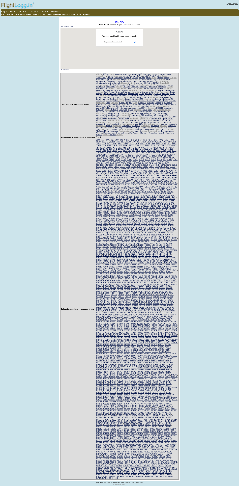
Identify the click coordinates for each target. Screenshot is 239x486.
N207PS (120, 240)
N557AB (127, 336)
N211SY (150, 241)
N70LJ (140, 380)
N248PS (106, 254)
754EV (122, 172)
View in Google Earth (66, 26)
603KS (133, 165)
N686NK (147, 375)
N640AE (141, 362)
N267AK (172, 257)
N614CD (154, 350)
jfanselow (133, 95)
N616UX (141, 352)
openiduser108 (101, 113)
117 (108, 142)
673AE (174, 168)
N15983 (132, 225)
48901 (115, 161)
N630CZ (174, 357)
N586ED (141, 343)
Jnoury (119, 97)
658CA (108, 168)
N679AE (119, 373)
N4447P (113, 305)
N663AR (127, 370)
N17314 (170, 233)
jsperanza (147, 99)
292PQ (136, 153)
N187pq (106, 236)
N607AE (106, 348)
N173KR (99, 234)
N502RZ (170, 316)
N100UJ (169, 190)
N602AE (168, 345)
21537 (174, 151)
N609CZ (141, 348)
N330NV (127, 275)
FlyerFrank (124, 90)
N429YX (135, 298)
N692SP (154, 377)
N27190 (173, 259)
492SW (161, 161)
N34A (134, 279)
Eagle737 (111, 88)
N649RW (127, 366)
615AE (98, 167)
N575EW (106, 341)
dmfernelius (153, 87)
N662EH (120, 370)
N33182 (140, 275)
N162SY (159, 227)
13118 (98, 144)
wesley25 (161, 133)
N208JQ (147, 240)
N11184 (154, 197)
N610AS (168, 348)
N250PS (141, 254)
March (173, 104)
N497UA (166, 314)
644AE (145, 167)
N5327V (127, 329)
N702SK (172, 378)
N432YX (142, 300)
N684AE (161, 373)
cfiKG (135, 81)
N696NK (127, 378)
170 (166, 149)
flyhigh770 (133, 90)
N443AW (99, 305)
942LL (133, 183)
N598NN (127, 345)
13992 (120, 145)
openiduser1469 (113, 115)
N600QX (147, 345)
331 (158, 154)
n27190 (167, 259)
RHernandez (148, 124)
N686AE (140, 375)
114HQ (166, 140)
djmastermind (110, 87)
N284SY (126, 265)
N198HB (147, 236)
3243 (136, 154)
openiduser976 (158, 120)
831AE (145, 176)
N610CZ (99, 350)
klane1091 (114, 103)
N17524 (106, 234)
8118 (121, 174)
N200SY (161, 236)
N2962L (153, 266)
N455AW (128, 309)
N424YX (121, 297)
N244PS (141, 252)
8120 (137, 174)
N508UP (99, 322)
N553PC (161, 334)
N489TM (131, 314)
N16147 (99, 227)
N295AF (140, 266)
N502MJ (164, 316)
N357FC (166, 279)
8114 (117, 174)
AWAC (175, 185)
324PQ (141, 154)
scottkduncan (109, 128)
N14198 (144, 218)
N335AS (174, 275)
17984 (104, 151)
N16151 (112, 227)
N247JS (169, 252)
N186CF (170, 234)
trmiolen (160, 131)
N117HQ (145, 201)
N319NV (134, 273)
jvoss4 (121, 101)
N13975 (151, 215)
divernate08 (100, 87)
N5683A (119, 339)
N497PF (159, 314)
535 (134, 163)
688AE (145, 170)
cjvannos (139, 83)
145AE (158, 145)
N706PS (106, 380)
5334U (112, 163)
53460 (129, 163)
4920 (147, 161)
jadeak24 (157, 94)
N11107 (164, 195)
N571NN (140, 339)
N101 (105, 192)
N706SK (113, 380)
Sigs (43, 14)
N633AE (162, 359)
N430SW (149, 298)
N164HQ (106, 229)
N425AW (128, 297)
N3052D (99, 270)
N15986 (145, 225)
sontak (170, 128)
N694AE (99, 378)
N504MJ (127, 318)
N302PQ (133, 268)
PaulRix (127, 122)
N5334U (147, 329)
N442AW (163, 304)
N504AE (120, 318)
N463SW (121, 311)
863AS (103, 179)
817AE (104, 176)
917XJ (137, 181)
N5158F (160, 323)
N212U (98, 243)
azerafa (148, 78)
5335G (117, 163)
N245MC (148, 252)
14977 (125, 147)
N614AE (147, 350)
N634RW (133, 361)
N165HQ (159, 229)
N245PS (155, 252)
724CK (110, 172)
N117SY (152, 201)
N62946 (139, 357)
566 (119, 165)
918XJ (149, 181)
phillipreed (145, 122)
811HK (132, 174)
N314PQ (134, 272)
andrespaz (164, 76)
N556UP (120, 336)
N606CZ (168, 346)
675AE (104, 170)
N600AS (140, 345)
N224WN (127, 247)
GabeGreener (170, 90)
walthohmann (143, 133)
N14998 (112, 224)
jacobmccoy (149, 94)
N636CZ (168, 361)
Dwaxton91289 (101, 88)
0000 (98, 140)
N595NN (106, 345)
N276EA (173, 261)
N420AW (142, 295)
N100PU (162, 190)
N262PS (169, 256)
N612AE (120, 350)
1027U (107, 140)
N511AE (160, 322)
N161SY (145, 227)
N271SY (99, 261)
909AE (168, 179)
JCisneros (106, 95)
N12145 (152, 202)
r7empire (124, 124)
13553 (120, 144)
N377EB (153, 284)
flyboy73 (117, 90)
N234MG (99, 250)
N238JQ (120, 250)
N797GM (159, 108)
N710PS (159, 380)
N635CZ (147, 361)
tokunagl (130, 131)
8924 (127, 179)
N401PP (106, 288)
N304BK (154, 268)
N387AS (120, 286)
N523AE (99, 327)
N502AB (150, 316)
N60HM (154, 348)
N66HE (106, 371)
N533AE (161, 329)
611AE (168, 165)
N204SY (146, 238)
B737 (98, 186)
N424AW (114, 297)
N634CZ (106, 361)
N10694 (154, 193)
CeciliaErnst (127, 81)
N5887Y (147, 343)
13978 (98, 145)
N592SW (174, 343)
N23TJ (141, 250)
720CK (167, 170)
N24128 (160, 250)
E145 (137, 188)
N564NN (134, 338)
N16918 (125, 231)
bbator (166, 78)
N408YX (162, 289)
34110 (167, 154)
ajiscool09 (126, 76)
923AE (160, 181)
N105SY (147, 193)
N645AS (142, 364)
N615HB (113, 352)
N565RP (162, 338)
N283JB (113, 265)
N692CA (147, 377)
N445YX (149, 305)
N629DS (167, 357)
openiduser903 (135, 120)
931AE (115, 183)
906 (152, 179)
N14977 (170, 222)
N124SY (106, 206)
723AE (98, 172)
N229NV (133, 249)
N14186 (131, 218)
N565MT (155, 338)
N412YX (99, 293)
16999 (161, 149)
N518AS (126, 325)
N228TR (106, 249)
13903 (137, 144)
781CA (139, 172)
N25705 (168, 254)
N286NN (153, 265)
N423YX (107, 297)
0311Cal (99, 74)
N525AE (119, 327)
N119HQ (106, 202)
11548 (98, 142)
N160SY (164, 225)
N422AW (163, 295)
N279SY (148, 263)
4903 (125, 161)
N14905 (105, 222)
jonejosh (132, 97)
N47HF (98, 314)
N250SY (148, 254)
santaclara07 (145, 126)
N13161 (155, 209)
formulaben (150, 90)
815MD (98, 176)
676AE (116, 170)
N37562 (105, 284)
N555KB (99, 336)
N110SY (147, 195)
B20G (154, 78)
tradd (155, 131)
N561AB (107, 338)
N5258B (113, 327)
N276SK (99, 263)
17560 (98, 151)
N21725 (152, 243)
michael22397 (101, 108)
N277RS (113, 263)
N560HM (167, 336)
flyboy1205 (109, 90)
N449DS (121, 307)
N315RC (141, 272)
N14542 (112, 220)
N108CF (106, 195)
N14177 (118, 218)
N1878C (99, 236)
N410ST (120, 291)
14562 (147, 145)
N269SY (140, 259)
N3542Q (145, 279)
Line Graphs (5, 14)
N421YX (149, 295)
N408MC (155, 289)
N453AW (114, 309)
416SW (153, 156)
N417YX (107, 295)
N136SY (113, 213)
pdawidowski (135, 122)
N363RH (147, 281)
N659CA (106, 370)
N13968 (131, 215)
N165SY (166, 229)
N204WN (153, 238)
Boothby (131, 80)
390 (129, 156)
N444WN (120, 305)
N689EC (126, 377)
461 (164, 160)
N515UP (167, 323)
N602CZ (99, 346)
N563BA (120, 338)
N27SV (154, 263)
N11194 (173, 197)
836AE (168, 176)
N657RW (154, 368)
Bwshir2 (168, 80)
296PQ (142, 153)
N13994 (105, 216)
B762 (108, 186)
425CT (169, 156)
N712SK (166, 380)
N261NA (141, 256)
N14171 (105, 218)
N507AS (134, 320)
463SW (169, 160)
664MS (141, 168)
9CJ (129, 185)
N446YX (170, 305)
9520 (155, 183)
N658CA (161, 368)
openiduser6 (134, 119)
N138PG (147, 213)
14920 (173, 145)
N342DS (174, 277)
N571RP (147, 339)
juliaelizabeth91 (167, 99)
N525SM (133, 327)
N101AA (124, 192)
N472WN (134, 313)
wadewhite (124, 133)
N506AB (169, 318)
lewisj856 (138, 104)
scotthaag (99, 128)
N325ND (162, 273)
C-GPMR (170, 186)
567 (123, 165)
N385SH (106, 286)
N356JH (159, 279)
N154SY (164, 224)
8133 (157, 174)
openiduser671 (145, 119)
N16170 (118, 227)
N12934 (146, 208)
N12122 (133, 202)
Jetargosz (125, 95)
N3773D (146, 284)
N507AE (127, 320)
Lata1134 (130, 104)
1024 (102, 140)
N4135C (106, 293)
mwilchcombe (150, 108)
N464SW (135, 311)
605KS (139, 165)
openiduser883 (123, 120)
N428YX (128, 298)
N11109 (171, 195)
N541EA (174, 330)
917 (133, 181)
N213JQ (105, 243)
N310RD (113, 272)
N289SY (174, 265)
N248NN (99, 254)
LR (138, 190)
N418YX (121, 295)
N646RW (163, 364)
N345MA (106, 279)
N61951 (112, 353)
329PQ (147, 154)
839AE (98, 177)
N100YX (99, 192)
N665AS (141, 370)
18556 (125, 151)
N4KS (109, 316)
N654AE (99, 368)
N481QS (111, 314)
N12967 (158, 208)
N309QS (155, 270)
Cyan (120, 85)
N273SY (146, 261)
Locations (33, 11)
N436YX (142, 302)
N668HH (162, 370)
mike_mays (124, 108)
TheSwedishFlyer (102, 131)
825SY (133, 176)
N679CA (126, 373)
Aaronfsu (118, 74)
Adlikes (163, 74)
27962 (131, 153)
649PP (157, 167)
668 (158, 168)
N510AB (140, 322)
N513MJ (120, 323)
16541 (115, 149)
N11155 (123, 197)
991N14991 (123, 185)
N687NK (174, 375)
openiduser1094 (113, 113)
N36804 (106, 282)
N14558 (119, 220)
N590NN (167, 343)
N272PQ (132, 261)
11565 (104, 142)
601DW (127, 165)
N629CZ (160, 357)
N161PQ (139, 227)
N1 (150, 190)
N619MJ (140, 353)
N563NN (127, 338)
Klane (108, 103)
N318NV (127, 273)
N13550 (147, 211)
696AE (151, 170)
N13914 (99, 215)
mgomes (159, 106)
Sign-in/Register (232, 4)
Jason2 (172, 94)
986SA (102, 185)
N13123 (123, 209)
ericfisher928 (138, 88)
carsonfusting (101, 81)
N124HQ (99, 206)
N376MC (126, 284)
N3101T (174, 270)
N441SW (142, 304)
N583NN (120, 343)
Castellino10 (111, 81)
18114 (114, 151)
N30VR (168, 270)
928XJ (104, 183)
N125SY (146, 206)
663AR (135, 168)
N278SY (134, 263)
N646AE (156, 364)
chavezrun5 (142, 81)
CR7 (103, 188)
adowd (169, 74)
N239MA (134, 250)
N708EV (120, 380)
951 (146, 183)
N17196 (157, 233)
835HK (162, 176)
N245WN (162, 252)
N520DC (154, 325)
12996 (170, 142)
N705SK (99, 380)
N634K (112, 361)
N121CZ (106, 204)
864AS (109, 179)
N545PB (127, 332)
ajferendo (118, 76)
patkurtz (167, 120)
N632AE (134, 359)
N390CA (141, 286)
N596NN (113, 345)
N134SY (140, 211)
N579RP (161, 341)
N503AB (99, 318)
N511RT (167, 322)
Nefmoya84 (123, 110)
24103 (111, 153)
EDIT (146, 188)
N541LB (99, 332)
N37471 (167, 282)
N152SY (150, 224)
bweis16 (162, 80)
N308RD (141, 270)
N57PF (173, 341)
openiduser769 (167, 119)
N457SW (142, 309)
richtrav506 (157, 124)
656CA (172, 167)
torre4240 (137, 131)
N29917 (105, 268)
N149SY (118, 224)
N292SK (119, 266)
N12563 (126, 206)
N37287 (140, 282)
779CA (133, 172)
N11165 (136, 197)
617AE (110, 167)
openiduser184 (101, 117)
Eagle (142, 188)
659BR (123, 168)
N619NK (147, 353)
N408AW (148, 289)
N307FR (120, 270)
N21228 (157, 241)
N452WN (106, 309)
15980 (154, 147)
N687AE (161, 375)
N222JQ (99, 247)
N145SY (152, 220)
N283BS (106, 265)
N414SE (120, 293)
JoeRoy (125, 97)
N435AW (114, 302)
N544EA (120, 332)
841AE (110, 177)
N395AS (155, 286)
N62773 (112, 357)
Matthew (119, 106)
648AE (151, 167)
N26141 (134, 256)
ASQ (170, 185)
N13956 (112, 215)
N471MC (113, 313)
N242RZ (113, 252)
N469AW (171, 311)
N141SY (151, 218)
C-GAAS (141, 186)
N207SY (134, 240)
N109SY (141, 195)
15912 (143, 147)
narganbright (168, 108)
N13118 (117, 209)
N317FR (99, 273)
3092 (167, 153)
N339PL (127, 277)
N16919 (132, 231)
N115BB (125, 201)
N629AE (146, 357)
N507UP (154, 320)
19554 (138, 151)
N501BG (136, 316)
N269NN (120, 259)
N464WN (142, 311)
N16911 (119, 231)
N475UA (148, 313)
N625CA (154, 355)
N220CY (148, 245)
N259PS (121, 256)
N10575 (133, 193)
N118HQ (172, 201)
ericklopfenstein (150, 88)
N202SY (120, 238)
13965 (163, 144)
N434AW (99, 302)
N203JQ (127, 238)
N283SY (119, 265)
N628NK (133, 357)
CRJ (111, 188)
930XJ (110, 183)
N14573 (138, 220)
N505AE (155, 318)
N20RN (105, 241)
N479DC (162, 313)
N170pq (105, 233)
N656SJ (147, 368)
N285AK (140, 265)
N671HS (127, 371)
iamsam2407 (122, 94)
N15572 (99, 225)
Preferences (86, 14)
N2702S (147, 259)
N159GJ (151, 225)
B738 (103, 186)
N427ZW (106, 298)
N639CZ (134, 362)
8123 (142, 174)
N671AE (120, 371)
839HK (104, 177)
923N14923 (168, 181)
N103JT (113, 193)
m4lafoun (160, 104)
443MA (165, 158)
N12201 (126, 204)
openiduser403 (170, 117)
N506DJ (106, 320)
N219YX (134, 245)
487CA (110, 161)
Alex (140, 76)
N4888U (118, 314)
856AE (158, 177)
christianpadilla (101, 83)
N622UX (113, 355)
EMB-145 (164, 188)
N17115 (125, 233)
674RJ (98, 170)
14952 (114, 147)
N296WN (160, 266)
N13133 (149, 209)
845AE (126, 177)
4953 (107, 163)
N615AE (99, 352)
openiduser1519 (138, 115)
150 (135, 147)
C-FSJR (120, 186)
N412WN (168, 291)
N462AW (106, 311)
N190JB (119, 236)
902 (131, 179)
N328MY (113, 275)
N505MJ (162, 318)
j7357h (141, 94)
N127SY (113, 208)
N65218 (155, 366)
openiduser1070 (163, 111)
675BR (110, 170)
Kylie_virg (99, 104)
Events (22, 11)
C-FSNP (127, 186)
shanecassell (151, 128)
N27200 (106, 261)
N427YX (99, 298)
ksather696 (142, 103)
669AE (162, 168)
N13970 (144, 215)
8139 (166, 174)
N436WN (135, 302)
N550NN (133, 334)
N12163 (165, 202)
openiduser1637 (150, 115)
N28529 (133, 265)
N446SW (163, 305)
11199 (155, 140)
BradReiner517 (147, 80)
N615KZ (120, 352)
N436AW (128, 302)
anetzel (110, 78)
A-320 (143, 185)
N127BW (167, 206)
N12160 (159, 202)
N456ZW (135, 309)
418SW (159, 156)
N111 (153, 195)
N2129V (163, 241)
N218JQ (99, 245)
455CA (147, 160)
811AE (126, 174)
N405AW (169, 288)
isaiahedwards (133, 94)
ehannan (124, 88)
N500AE (115, 316)
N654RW (113, 368)
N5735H (168, 339)
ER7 (97, 190)
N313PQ (127, 272)
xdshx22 (106, 135)
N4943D (146, 314)
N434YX (107, 302)
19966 (158, 151)
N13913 (174, 213)
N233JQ (166, 249)
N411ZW (154, 291)
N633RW (169, 359)
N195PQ (140, 236)
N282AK (174, 263)
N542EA (106, 332)
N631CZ (120, 359)
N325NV (169, 273)
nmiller (145, 110)
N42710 (170, 297)
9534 (163, 183)
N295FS (146, 266)
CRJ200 (117, 188)
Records (45, 11)
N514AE (140, 323)
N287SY (167, 265)
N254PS (162, 254)
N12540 (113, 206)
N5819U (99, 343)
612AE (174, 165)
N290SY (112, 266)
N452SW (170, 307)
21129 (163, 151)
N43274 (113, 300)
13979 (104, 145)
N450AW (142, 307)
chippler (150, 81)
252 (121, 153)
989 (116, 185)
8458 (121, 177)
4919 (143, 161)
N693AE (161, 377)
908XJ (163, 179)
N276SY (106, 263)
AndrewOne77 (101, 78)
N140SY (132, 216)
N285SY (146, 265)
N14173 (112, 218)
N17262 (163, 233)
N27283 (125, 261)
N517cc (113, 325)
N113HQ (133, 199)
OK (135, 42)
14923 (98, 147)
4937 (171, 161)
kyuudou (107, 104)
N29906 (99, 268)
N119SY (113, 202)
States (34, 14)
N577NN (134, 341)
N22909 (113, 249)
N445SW (142, 305)
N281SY (167, 263)
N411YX (147, 291)
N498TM (173, 314)
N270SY (154, 259)
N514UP (154, 323)
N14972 (164, 222)
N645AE (135, 364)
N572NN (161, 339)
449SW (111, 160)
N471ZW (120, 313)
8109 (107, 174)
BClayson (173, 78)
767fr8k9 (106, 74)
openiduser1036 (139, 111)
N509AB (113, 322)
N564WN (148, 338)
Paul (122, 122)
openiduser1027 (126, 111)
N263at (105, 257)
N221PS (169, 245)
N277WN (127, 263)
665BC (147, 168)
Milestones (57, 14)
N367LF (174, 281)
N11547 (105, 201)
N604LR (140, 346)
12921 (159, 142)
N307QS (127, 270)
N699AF (141, 378)
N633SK (99, 361)
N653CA (169, 366)
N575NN (114, 341)
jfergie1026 (141, 95)
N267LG (99, 259)
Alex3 (157, 76)
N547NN (159, 332)
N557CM (134, 336)
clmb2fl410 (155, 83)
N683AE (147, 373)
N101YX (150, 192)
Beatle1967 (100, 80)
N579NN (154, 341)
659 (113, 168)
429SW (111, 158)
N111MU (119, 199)
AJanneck (110, 76)
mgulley (166, 106)
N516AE (174, 323)
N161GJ (132, 227)
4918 (138, 161)
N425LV (134, 297)
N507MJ (147, 320)
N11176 (142, 197)
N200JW (154, 236)
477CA (175, 160)
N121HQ (113, 204)
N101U (144, 192)
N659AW (168, 368)
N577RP (141, 341)
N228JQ (99, 249)
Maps (22, 14)
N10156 (111, 192)
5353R (138, 163)
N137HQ (126, 213)
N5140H (133, 323)
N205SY (174, 238)
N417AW (162, 293)
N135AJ (167, 211)
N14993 (105, 224)
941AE (127, 183)
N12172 (99, 204)
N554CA (168, 334)
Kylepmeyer (159, 103)
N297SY (167, 266)
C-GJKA (155, 186)
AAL (152, 185)
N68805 (99, 377)
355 (103, 156)
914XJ (113, 181)
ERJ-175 (110, 190)
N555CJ (174, 334)
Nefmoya (114, 110)
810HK (112, 174)
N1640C (99, 229)
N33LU (140, 277)
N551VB (140, 334)
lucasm (153, 104)
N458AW (149, 309)
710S (156, 170)
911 (103, 181)
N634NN (126, 361)
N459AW (157, 309)
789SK (156, 172)
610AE (162, 165)
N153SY (157, 224)
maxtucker (136, 106)
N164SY (113, 229)
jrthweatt (128, 99)
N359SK (106, 281)
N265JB (151, 257)
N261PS (148, 256)
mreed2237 (141, 108)
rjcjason (165, 124)
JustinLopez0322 (112, 101)
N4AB (98, 316)
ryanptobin (117, 126)
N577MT (127, 341)
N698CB (134, 378)
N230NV (140, 249)
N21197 (137, 241)
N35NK (112, 281)
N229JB (119, 249)
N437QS (156, 302)
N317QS (106, 273)
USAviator (106, 133)
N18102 (139, 234)
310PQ (172, 153)
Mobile (54, 11)
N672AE (134, 371)
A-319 (133, 185)
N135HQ (174, 211)
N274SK (152, 261)
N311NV (120, 272)
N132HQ (106, 211)
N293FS (126, 266)
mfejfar (152, 106)
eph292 (130, 88)
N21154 (131, 241)
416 (149, 156)
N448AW (106, 307)
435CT (135, 158)
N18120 (152, 234)
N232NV (160, 249)
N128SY (126, 208)
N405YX (99, 289)
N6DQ (147, 378)
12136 (118, 142)
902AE (136, 179)
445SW (171, 158)
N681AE (140, 373)
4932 (167, 161)
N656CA (140, 368)
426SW (98, 158)
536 (143, 163)
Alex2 (152, 76)
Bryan (156, 80)
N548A (165, 332)
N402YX (120, 288)
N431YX (107, 300)
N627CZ (119, 357)
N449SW (128, 307)
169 (141, 149)
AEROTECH (162, 185)
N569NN (133, 339)
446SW (98, 160)
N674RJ (147, 371)
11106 (135, 140)
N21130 (118, 241)
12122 (112, 142)
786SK (150, 172)
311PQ (103, 154)
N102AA (170, 192)
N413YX (113, 293)
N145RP (145, 220)
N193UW (126, 236)
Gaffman (99, 92)
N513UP (127, 323)
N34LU (139, 279)
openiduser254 (124, 117)
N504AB (113, 318)
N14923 (131, 222)
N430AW (142, 298)
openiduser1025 (114, 111)
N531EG (120, 329)
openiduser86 (112, 120)
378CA (121, 156)
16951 (145, 149)
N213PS (112, 243)
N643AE (120, 364)
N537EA (133, 330)
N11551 (111, 201)
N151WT (144, 224)
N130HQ (173, 208)
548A (167, 163)
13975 (174, 144)
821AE (116, 176)
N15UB (158, 225)
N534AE (99, 330)
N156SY (106, 225)
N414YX (127, 293)
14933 (104, 147)
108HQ (122, 140)
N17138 (131, 233)
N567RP (113, 339)
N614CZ (161, 350)
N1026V (157, 192)
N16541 (126, 229)
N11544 (99, 201)
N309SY (162, 270)
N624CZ (133, 355)
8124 (146, 174)
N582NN (113, 343)
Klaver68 (122, 103)
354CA (98, 156)
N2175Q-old (167, 243)
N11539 (172, 199)
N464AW (128, 311)
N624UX (140, 355)
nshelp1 (155, 110)
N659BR (99, 370)
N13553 (153, 211)
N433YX (170, 300)
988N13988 (110, 185)
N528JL (160, 327)
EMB (151, 188)
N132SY (113, 211)
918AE (143, 181)
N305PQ (113, 270)
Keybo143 (172, 101)
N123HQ (158, 204)
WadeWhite (133, 133)
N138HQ (140, 213)
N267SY (106, 259)
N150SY (130, 224)
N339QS (134, 277)
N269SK (134, 259)
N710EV (152, 380)
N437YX (164, 302)
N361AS (132, 281)
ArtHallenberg (118, 78)
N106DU (161, 193)
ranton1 (131, 124)
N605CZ (154, 346)
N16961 (151, 231)
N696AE (120, 378)
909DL (174, 179)
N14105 (138, 216)
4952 (102, 163)
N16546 (132, 229)
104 (112, 140)
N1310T (110, 209)
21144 (169, 151)
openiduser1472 (125, 115)
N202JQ (106, 238)
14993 (130, 147)
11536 (172, 140)
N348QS (128, 279)
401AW (138, 156)
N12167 (172, 202)
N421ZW (156, 295)
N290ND (105, 266)
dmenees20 (144, 87)
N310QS (106, 272)
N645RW (149, 364)
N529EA (106, 329)
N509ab (106, 322)
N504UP (141, 318)
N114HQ (146, 199)
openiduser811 (101, 120)
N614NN (168, 350)
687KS (139, 170)
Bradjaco (138, 80)
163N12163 (104, 149)
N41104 (134, 291)
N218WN (113, 245)
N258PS (106, 256)
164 (110, 149)
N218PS (106, 245)
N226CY (148, 247)
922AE (154, 181)
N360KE (125, 281)
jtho (153, 99)
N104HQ (127, 193)
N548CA (99, 334)
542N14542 (153, 163)
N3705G (127, 282)
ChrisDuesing (163, 81)
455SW (153, 160)
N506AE (99, 320)
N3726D (133, 282)
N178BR (126, 234)
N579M (147, 341)
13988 (109, 145)
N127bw (160, 206)
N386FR (113, 286)
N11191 (167, 197)
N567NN (106, 339)
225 (97, 153)
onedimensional (164, 110)
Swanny (114, 129)
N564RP (141, 338)
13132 (109, 144)
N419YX (135, 295)
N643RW (127, 364)
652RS (162, 167)
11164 (150, 140)
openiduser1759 (162, 115)
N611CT (106, 350)
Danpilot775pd (152, 85)
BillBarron (116, 80)
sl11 (165, 128)
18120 (120, 151)
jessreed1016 (116, 95)
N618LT (106, 353)
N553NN (154, 334)
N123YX (165, 204)
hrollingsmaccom (110, 94)
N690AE (133, 377)
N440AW (128, 304)
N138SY (154, 213)
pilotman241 (100, 124)
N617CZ (155, 352)
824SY (128, 176)
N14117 (145, 216)
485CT (104, 161)
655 (167, 167)
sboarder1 (163, 126)
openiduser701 (156, 119)
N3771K (140, 284)
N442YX (170, 304)
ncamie (107, 110)
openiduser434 (101, 119)
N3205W (141, 273)
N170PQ (112, 233)
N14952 (144, 222)
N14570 (132, 220)
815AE (171, 174)
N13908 (167, 213)
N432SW (134, 300)
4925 (156, 161)
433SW (129, 158)
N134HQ (134, 211)
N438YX (99, 304)
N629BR (153, 357)
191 (133, 151)
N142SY (171, 218)
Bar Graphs (15, 14)
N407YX (141, 289)
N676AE (161, 371)
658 (103, 168)
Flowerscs (100, 90)
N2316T (153, 249)
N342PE (99, 279)
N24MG (127, 254)
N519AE (140, 325)
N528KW (167, 327)
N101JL (138, 192)
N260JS (127, 256)
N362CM (139, 281)
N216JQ (146, 243)
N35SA (118, 281)
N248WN (113, 254)
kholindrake (100, 103)
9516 (150, 183)
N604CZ (133, 346)
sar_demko (155, 126)
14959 (120, 147)
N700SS (158, 378)
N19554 (133, 236)
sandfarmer (136, 126)
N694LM (106, 378)
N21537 (125, 243)
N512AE (106, 323)
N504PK (134, 318)
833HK (157, 176)
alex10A (146, 76)
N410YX (127, 291)
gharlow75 (135, 92)
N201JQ (99, 238)
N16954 (145, 231)
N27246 (112, 261)
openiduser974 (146, 120)
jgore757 (156, 95)
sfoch (144, 128)
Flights (4, 11)
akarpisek (134, 76)
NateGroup (100, 110)
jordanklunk (154, 97)
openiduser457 (113, 119)
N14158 (99, 218)
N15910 (119, 225)
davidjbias (162, 85)
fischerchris (168, 88)
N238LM (127, 250)
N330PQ (134, 275)
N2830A (99, 265)
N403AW (127, 288)
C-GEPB (148, 186)
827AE (139, 176)
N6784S (106, 373)
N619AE (119, 353)
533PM (123, 163)
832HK (151, 176)
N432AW (120, 300)
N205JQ (168, 238)
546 (159, 163)
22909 (102, 153)
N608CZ (127, 348)
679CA (127, 170)
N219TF (127, 245)
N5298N (99, 329)
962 (176, 183)
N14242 (164, 218)
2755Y (125, 153)
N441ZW (156, 304)
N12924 (139, 208)
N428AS (113, 298)
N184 (164, 234)
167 (128, 149)
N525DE (126, 327)
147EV (167, 145)
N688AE (112, 377)
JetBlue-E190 (131, 190)
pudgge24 (116, 124)
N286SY (160, 265)
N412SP (161, 291)
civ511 (132, 83)
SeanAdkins (128, 128)
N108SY (127, 195)
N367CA (167, 281)
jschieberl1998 (137, 99)
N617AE (148, 352)
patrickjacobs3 (101, 122)
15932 (148, 147)
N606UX (99, 348)
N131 (105, 209)
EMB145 (157, 188)
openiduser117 (125, 113)
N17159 (144, 233)
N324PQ (155, 273)
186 (129, 151)
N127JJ (99, 208)
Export (78, 14)
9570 (167, 183)
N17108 (118, 233)
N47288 (127, 313)
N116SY (138, 201)
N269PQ (127, 259)
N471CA (106, 313)
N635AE (140, 361)
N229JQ (126, 249)
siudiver (160, 128)
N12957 (152, 208)
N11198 (99, 199)
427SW (105, 158)
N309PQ (148, 270)
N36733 (160, 281)
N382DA (99, 286)
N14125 (151, 216)
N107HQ (99, 195)
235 (106, 153)
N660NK (113, 370)
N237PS (114, 250)
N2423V (174, 250)
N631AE (113, 359)
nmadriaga (138, 110)
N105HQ (140, 193)
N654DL (106, 368)
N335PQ (106, 277)
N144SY (106, 220)
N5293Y (174, 327)
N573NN (175, 339)
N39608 (161, 286)
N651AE (141, 366)
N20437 (140, 238)
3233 (127, 154)
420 (164, 156)
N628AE (126, 357)
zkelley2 (120, 135)
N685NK (126, 375)
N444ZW (127, 305)
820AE (110, 176)
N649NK (114, 366)
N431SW (99, 300)
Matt (113, 106)
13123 (104, 144)
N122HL (133, 204)
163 (97, 149)
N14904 (99, 222)
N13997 (118, 216)
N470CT (99, 313)
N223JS (106, 247)
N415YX (148, 293)
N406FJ (113, 289)
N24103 (154, 250)
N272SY (139, 261)
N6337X (155, 359)
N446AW (156, 305)
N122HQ (140, 204)
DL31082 (126, 87)
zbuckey (113, 135)
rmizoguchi (173, 124)
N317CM (169, 272)
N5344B (174, 329)
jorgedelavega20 (165, 97)
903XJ (148, 179)
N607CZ (113, 348)
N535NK (113, 330)
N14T (124, 224)
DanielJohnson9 (129, 85)
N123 (152, 204)
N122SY (146, 204)
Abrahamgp (147, 74)
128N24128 (152, 142)
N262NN (162, 256)
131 (174, 142)
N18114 (145, 234)
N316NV (148, 272)
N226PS (169, 247)
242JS (116, 153)
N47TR (104, 314)
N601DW (154, 345)
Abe (129, 74)
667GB (153, 168)
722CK (173, 170)
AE (156, 185)
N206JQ (99, 240)
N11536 (165, 199)
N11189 (161, 197)
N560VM (99, 338)
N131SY (169, 209)
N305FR (106, 270)
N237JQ (107, 250)
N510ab (133, 322)
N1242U (172, 204)
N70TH (146, 380)
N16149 (105, 227)
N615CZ (106, 352)
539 (146, 163)
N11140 (117, 197)
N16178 (125, 227)
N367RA (99, 282)
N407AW (127, 289)
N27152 (160, 259)
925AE (98, 183)
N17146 (138, 233)
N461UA (99, 311)
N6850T (106, 375)
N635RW (161, 361)
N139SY (125, 216)
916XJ (128, 181)
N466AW (150, 311)
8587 (169, 177)
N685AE (113, 375)
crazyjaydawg (101, 85)
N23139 (146, 249)
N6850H (99, 375)
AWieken (135, 78)
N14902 (172, 220)
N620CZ (161, 353)
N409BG (99, 291)
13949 (147, 144)
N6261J (99, 357)
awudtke (142, 78)
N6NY (152, 378)
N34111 (160, 277)
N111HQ (112, 199)
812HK (151, 174)
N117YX (159, 201)
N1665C (172, 229)
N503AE (106, 318)
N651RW (148, 366)
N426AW (149, 297)
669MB (168, 168)
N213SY (119, 243)
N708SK (127, 380)
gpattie (151, 92)
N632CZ (141, 359)
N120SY (126, 202)
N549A (112, 334)
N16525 (119, 229)
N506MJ (113, 320)
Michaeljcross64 (113, 108)
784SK (145, 172)
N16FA (98, 233)
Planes (13, 11)
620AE (116, 167)
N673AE (141, 371)
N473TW (141, 313)
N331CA (147, 275)
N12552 (119, 206)
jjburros (99, 97)
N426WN (156, 297)
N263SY (112, 257)
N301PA (126, 268)
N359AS (99, 281)
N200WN (168, 236)
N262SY (99, 257)
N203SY (133, 238)
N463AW (114, 311)
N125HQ (139, 206)
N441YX (149, 304)
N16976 (164, 231)
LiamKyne (146, 104)
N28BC (98, 266)
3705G (111, 156)
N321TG (148, 273)
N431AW (163, 298)
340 (162, 154)
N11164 (130, 197)
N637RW (106, 362)
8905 (118, 179)
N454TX (121, 309)
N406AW (106, 289)
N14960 (157, 222)
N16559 (139, 229)
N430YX (156, 298)
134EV (114, 144)
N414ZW (134, 293)
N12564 (132, 206)
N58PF (160, 343)
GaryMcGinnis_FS (110, 92)
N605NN (161, 346)
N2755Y (166, 261)
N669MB (99, 371)
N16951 (138, 231)
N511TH (173, 322)
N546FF (146, 332)
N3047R (147, 268)
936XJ (121, 183)
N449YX (135, 307)
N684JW (168, 373)
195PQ (143, 151)
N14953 (151, 222)
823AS (122, 176)
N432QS (127, 300)
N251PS (155, 254)
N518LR (133, 325)
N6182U (168, 352)
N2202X (141, 245)
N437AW (149, 302)
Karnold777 (151, 101)
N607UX (120, 348)
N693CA (174, 377)
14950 (109, 147)
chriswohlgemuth (114, 83)
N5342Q (168, 329)
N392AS (148, 286)
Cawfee (119, 81)
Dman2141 (135, 87)
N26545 (125, 257)
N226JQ (155, 247)
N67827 (99, 373)
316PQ (122, 154)
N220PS (162, 245)
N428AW (120, 298)
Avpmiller (127, 78)
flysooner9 (141, 90)
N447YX (99, 307)
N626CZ (106, 357)
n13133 (142, 209)
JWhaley (135, 101)
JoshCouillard (111, 99)
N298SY (174, 266)
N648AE (99, 366)
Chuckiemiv (125, 83)
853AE (148, 177)
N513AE (113, 323)
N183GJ (159, 234)
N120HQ (120, 202)
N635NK (154, 361)
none (150, 110)
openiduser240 (113, 117)
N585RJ (134, 343)
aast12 (125, 74)
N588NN (154, 343)
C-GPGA (162, 186)
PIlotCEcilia (161, 122)
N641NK (162, 362)
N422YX (171, 295)
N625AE (147, 355)
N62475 (127, 355)
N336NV (113, 277)
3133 (113, 154)
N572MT (154, 339)
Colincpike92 (164, 83)
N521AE (161, 325)
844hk (116, 177)
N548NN (106, 334)
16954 (151, 149)
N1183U (165, 201)
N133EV (119, 211)
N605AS (147, 346)
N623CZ (120, 355)
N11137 (111, 197)
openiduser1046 (151, 111)
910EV (98, 181)
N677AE (168, 371)
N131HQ (162, 209)
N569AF (126, 339)
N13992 (99, 216)
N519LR (147, 325)
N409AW (169, 289)
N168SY (113, 231)
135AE (131, 144)
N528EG (154, 327)
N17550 (112, 234)
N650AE (134, 366)
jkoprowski (106, 97)
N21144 (124, 241)
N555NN (106, 336)
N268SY (113, 259)
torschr (144, 131)
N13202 (99, 211)
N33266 (161, 275)
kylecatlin (150, 103)
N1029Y (163, 192)
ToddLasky (122, 131)
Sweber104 (122, 129)
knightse (129, 103)
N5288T (147, 327)
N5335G (154, 329)
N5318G (113, 329)
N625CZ (161, 355)
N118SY (99, 202)
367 (107, 156)
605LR (145, 165)
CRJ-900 (131, 188)
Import (73, 14)
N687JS (167, 375)
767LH (127, 172)
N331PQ (154, 275)
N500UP (129, 316)
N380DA (167, 284)
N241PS (167, 250)
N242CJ (99, 252)
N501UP (143, 316)
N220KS (155, 245)
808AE (168, 172)
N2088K (140, 240)
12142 (123, 142)
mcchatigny (145, 106)
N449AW (114, 307)
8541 (153, 177)
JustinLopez (100, 101)
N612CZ (126, 350)
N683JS (154, 373)
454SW (141, 160)
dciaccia (170, 85)
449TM (117, 160)
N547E (152, 332)
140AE (125, 145)
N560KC (174, 336)
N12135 (146, 202)
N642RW (113, 364)
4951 (98, 163)
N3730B (153, 282)
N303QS (140, 268)
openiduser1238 (149, 113)
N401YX (113, 288)
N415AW (141, 293)
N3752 (173, 282)
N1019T (117, 192)
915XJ (119, 181)
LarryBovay (116, 104)
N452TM (99, 309)
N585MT (127, 343)
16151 (164, 147)
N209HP (167, 240)
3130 (108, 154)
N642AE (99, 364)
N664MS (134, 370)
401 (133, 156)
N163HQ (166, 227)
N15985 (138, 225)
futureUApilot (159, 90)
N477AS (155, 313)
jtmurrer (158, 99)
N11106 (158, 195)
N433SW (163, 300)
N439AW (106, 304)
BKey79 (124, 80)
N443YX (107, 305)
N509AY (126, 322)
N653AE (162, 366)
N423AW (99, 297)
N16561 (145, 229)
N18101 (132, 234)
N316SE (155, 272)
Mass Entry (66, 14)
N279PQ (141, 263)
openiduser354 (147, 117)
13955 (153, 144)
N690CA (140, 377)
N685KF (119, 375)
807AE (162, 172)
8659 (114, 179)
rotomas (109, 126)
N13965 (125, 215)
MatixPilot (107, 106)
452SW (129, 160)
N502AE (157, 316)
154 (138, 147)
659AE (117, 168)
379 (126, 156)
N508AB (161, 320)
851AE (137, 177)
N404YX (155, 288)
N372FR (147, 282)
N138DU (133, 213)
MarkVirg (99, 106)
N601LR (161, 345)
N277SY (120, 263)
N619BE (126, 353)
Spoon (98, 129)
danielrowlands (141, 85)
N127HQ (174, 206)
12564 (134, 142)
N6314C (106, 359)
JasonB (99, 95)
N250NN (134, 254)
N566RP (99, 339)
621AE (122, 167)
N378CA (160, 284)
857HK (164, 177)
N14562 (125, 220)
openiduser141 (101, 115)
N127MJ (106, 208)
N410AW (113, 291)
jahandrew (165, 94)
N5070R (120, 320)
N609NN (148, 348)
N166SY (99, 231)
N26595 (138, 257)
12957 (165, 142)
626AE (133, 167)
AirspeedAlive (101, 76)
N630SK (99, 359)
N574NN (99, 341)
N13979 (164, 215)
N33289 (167, 275)
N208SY (154, 240)
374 (116, 156)
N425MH (141, 297)
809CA (174, 172)
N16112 (171, 225)
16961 (156, 149)
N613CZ (133, 350)
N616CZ (134, 352)
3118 (98, 154)
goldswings (144, 92)
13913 (142, 144)
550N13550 (100, 165)
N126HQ (153, 206)
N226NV (162, 247)
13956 (158, 144)
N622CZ (106, 355)
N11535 (159, 199)
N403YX (142, 288)
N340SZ (154, 277)
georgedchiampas (124, 92)
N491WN (139, 314)
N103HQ (106, 193)
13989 (114, 145)
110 (127, 140)
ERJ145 (103, 190)
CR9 (107, 188)
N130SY (99, 209)
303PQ (153, 153)
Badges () (27, 14)
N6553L (120, 368)
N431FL (170, 298)
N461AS (164, 309)
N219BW (121, 245)
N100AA (155, 190)
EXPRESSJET (119, 190)
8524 (143, 177)
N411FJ (140, 291)
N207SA (127, 240)
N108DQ (113, 195)
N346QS (121, 279)
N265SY (158, 257)
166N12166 (122, 149)
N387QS (127, 286)
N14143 (157, 216)
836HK (174, 176)
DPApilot (170, 87)
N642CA (106, 364)
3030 (148, 153)
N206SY (113, 240)
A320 (138, 185)
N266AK (165, 257)
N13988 (170, 215)
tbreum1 (163, 129)
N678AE (113, 373)
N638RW (127, 362)
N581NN (106, 343)
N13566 (160, 211)
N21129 (112, 241)
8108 (102, 174)
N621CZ (175, 353)
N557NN (141, 336)
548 (163, 163)
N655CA (127, 368)
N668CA (155, 370)
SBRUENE (172, 126)
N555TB (113, 336)
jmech (113, 97)
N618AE (99, 353)
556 (116, 165)
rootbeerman (100, 126)
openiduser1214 (137, 113)
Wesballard (153, 133)
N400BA (168, 286)
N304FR (161, 268)
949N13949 (140, 183)
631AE (139, 167)
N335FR (99, 277)
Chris (156, 81)
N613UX (140, 350)
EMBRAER (173, 188)
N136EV (106, 213)
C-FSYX (134, 186)
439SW (153, 158)
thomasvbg (114, 131)
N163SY (173, 227)
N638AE (113, 362)
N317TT (113, 273)
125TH (144, 142)
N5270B (140, 327)
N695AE (113, 378)
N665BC (148, 370)
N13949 (105, 215)
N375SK (112, 284)
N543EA (113, 332)
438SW (147, 158)
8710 (39, 14)
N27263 (118, 261)
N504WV (148, 318)
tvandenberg (168, 131)
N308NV (134, 270)
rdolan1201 (139, 124)
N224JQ (120, 247)
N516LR (99, 325)
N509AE (119, 322)
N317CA (162, 272)
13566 (125, 144)
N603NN (126, 346)
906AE (157, 179)
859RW (174, 177)
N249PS (121, 254)
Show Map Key (64, 69)
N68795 (154, 375)
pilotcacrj (153, 122)
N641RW (169, 362)
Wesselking (170, 133)
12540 (128, 142)
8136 (161, 174)
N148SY (165, 220)
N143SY (99, 220)
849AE (132, 177)
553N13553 (109, 165)
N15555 (170, 224)
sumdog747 (106, 129)
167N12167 (135, 149)
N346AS (114, 279)
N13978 (157, 215)
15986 (159, 147)
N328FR (106, 275)
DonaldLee (162, 87)
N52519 (106, 327)
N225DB (134, 247)
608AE (157, 165)
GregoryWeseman (161, 92)
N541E (167, 330)
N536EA (120, 330)
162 (174, 147)
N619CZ (133, 353)
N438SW (171, 302)
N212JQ (170, 241)
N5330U (140, 329)
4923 (152, 161)
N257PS (99, 256)
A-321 (148, 185)
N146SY (158, 220)
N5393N (147, 330)
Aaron (112, 74)
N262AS (155, 256)
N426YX (163, 297)
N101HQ (131, 192)
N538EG (140, 330)
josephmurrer (101, 99)
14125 (131, 145)
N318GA (120, 273)
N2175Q (159, 243)
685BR (133, 170)
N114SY (153, 199)
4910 (134, 161)
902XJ (142, 179)
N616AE (127, 352)
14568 (152, 145)
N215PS (139, 243)
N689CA (119, 377)
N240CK (147, 250)
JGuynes (163, 95)
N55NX (160, 336)
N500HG (122, 316)
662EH (129, 168)
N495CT (152, 314)
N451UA (163, 307)
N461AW (171, 309)
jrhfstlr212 (120, 99)
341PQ (172, 154)
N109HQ (134, 195)
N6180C (161, 352)
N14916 (118, 222)
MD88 (142, 190)
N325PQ (99, 275)
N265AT (145, 257)
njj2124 (130, 110)
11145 (145, 140)
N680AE (133, 373)
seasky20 (137, 128)
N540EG (161, 330)
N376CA (119, 284)
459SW (159, 160)
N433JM (156, 300)
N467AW (157, 311)
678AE (122, 170)
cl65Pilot (147, 83)
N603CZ (119, 346)
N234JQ (173, 249)
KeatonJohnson (162, 101)
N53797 (126, 330)
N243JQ (119, 252)
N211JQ (144, 241)
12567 (139, 142)
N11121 (105, 197)
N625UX (168, 355)
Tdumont (170, 129)
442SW (159, 158)
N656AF (133, 368)
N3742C (160, 282)
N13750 (119, 213)
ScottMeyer (119, 128)
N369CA (120, 282)
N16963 (158, 231)
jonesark (139, 97)
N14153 (170, 216)
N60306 (113, 346)
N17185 (150, 233)
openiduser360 (159, 117)
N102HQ (99, 193)
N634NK (119, 361)
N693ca (167, 377)
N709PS (134, 380)
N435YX (121, 302)
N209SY (99, 241)
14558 (142, 145)
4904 (129, 161)
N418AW (114, 295)
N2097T (160, 240)
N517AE (106, 325)
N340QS (147, 277)
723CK (104, 172)
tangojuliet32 (139, 129)
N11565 (118, 201)
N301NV (119, 268)
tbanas (157, 129)
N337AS (120, 277)
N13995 (112, 216)
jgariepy (149, 95)
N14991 (99, 224)
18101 (109, 151)
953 (159, 183)
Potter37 (109, 124)
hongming (99, 94)
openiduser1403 (161, 113)
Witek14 (99, 135)
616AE (104, 167)
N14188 (138, 218)
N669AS (169, 370)
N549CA (119, 334)
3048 (158, 153)
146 (163, 145)
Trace (150, 131)
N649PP (120, 366)
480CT (98, 161)
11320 (160, 140)
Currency (49, 14)
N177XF (119, 234)
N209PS (174, 240)
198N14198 (151, 151)
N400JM (99, 288)
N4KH (104, 316)
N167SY (106, 231)
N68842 (105, 377)
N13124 (130, 209)
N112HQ (126, 199)
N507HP (140, 320)
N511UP (99, 323)
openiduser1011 (102, 111)
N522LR (175, 325)
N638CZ (120, 362)
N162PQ (152, 227)
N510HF (146, 322)
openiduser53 (124, 119)
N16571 (152, 229)
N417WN (99, 295)
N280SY (160, 263)
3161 (117, 154)
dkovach (119, 87)
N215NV (132, 243)
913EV (108, 181)
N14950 (138, 222)
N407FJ (134, 289)
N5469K (134, 332)
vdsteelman (115, 133)
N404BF (148, 288)
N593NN (99, 345)
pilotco (169, 122)
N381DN (174, 284)
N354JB (152, 279)
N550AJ (126, 334)
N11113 (98, 197)
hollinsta (172, 92)
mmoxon (132, 108)
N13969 (138, 215)
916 (123, 181)
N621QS (99, 355)
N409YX (106, 291)
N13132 (136, 209)
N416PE (155, 293)
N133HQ (126, 211)
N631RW (127, 359)
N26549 (132, 257)
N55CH (154, 336)
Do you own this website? (113, 42)
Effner (118, 88)
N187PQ (113, 236)
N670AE (113, 371)
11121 (140, 140)
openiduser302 (136, 117)
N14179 (125, 218)
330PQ (153, 154)
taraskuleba (149, 129)
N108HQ (120, 195)
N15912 (125, 225)
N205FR (161, 238)
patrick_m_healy (114, 122)
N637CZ (99, 362)
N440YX (135, 304)
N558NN (148, 336)
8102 (98, 174)
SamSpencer (126, 126)
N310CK (99, 272)
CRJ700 (124, 188)
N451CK (156, 307)
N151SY (137, 224)
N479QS (169, 313)
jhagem (169, 95)
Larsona (123, 104)
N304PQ (168, 268)
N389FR (134, 286)
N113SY (139, 199)
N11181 (148, 197)
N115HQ (132, 201)
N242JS (106, 252)
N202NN (113, 238)
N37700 (133, 284)
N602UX (106, 346)
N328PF (120, 275)
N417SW (169, 293)
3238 (132, 154)
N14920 (125, 222)
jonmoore (146, 97)
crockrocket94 (112, 85)
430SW (117, 158)
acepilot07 (155, 74)
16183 (170, 147)
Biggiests (108, 80)
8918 (123, 179)
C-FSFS (113, 186)
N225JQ (141, 247)
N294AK (133, 266)
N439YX (121, 304)
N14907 (112, 222)
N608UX (134, 348)
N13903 (161, 213)
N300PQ (112, 268)
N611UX (113, 350)
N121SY (119, 204)
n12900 (133, 208)
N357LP (172, 279)
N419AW (128, 295)
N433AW (149, 300)
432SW (123, 158)
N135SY (99, 213)
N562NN (114, 338)
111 (131, 140)
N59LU (133, 345)
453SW (135, 160)
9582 (172, 183)
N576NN (120, 341)
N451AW (149, 307)
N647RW (170, 364)
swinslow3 (130, 129)
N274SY (159, 261)
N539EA (154, 330)
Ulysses (99, 133)
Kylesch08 (168, 103)
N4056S (162, 288)
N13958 (118, 215)
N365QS (154, 281)
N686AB (133, 375)
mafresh (167, 104)
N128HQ (120, 208)
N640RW (148, 362)
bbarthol (160, 78)
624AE (128, 167)
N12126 (139, 202)
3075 (163, 153)
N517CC (119, 325)
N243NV (126, 252)
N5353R (106, 330)
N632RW (148, 359)
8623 (98, 179)
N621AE (168, 353)
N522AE (168, 325)
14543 (136, 145)
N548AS (172, 332)
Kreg (135, 103)
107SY (117, 140)
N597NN (120, 345)
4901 (120, 161)
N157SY (112, 225)
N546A (140, 332)
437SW (141, 158)
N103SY (120, 193)
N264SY (119, 257)
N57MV (167, 341)
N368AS (113, 282)
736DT (116, 172)
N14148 (164, 216)
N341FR (167, 277)
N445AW (134, 305)
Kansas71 (142, 101)
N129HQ (165, 208)
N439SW (114, 304)
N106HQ (168, 193)
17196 (170, 149)
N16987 (171, 231)
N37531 (99, 284)
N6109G (161, 348)
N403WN (134, 288)
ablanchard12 (137, 74)
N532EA (134, 329)
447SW (105, 160)
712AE (161, 170)
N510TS (153, 322)
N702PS (165, 378)
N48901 (124, 314)
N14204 (157, 218)
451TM (123, 160)
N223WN (113, 247)
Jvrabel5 (128, 101)
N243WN (133, 252)
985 (97, 185)
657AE (98, 168)
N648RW (106, 366)
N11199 (105, 199)
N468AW (164, 311)
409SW (144, 156)
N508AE (168, 320)
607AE (151, 165)
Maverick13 (127, 106)
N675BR (154, 371)
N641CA (155, 362)
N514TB (147, 323)
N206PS (106, 240)
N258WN (113, 256)
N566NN (169, 338)
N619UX (154, 353)
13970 (169, 144)
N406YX (120, 289)
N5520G (147, 334)
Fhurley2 (160, 88)
